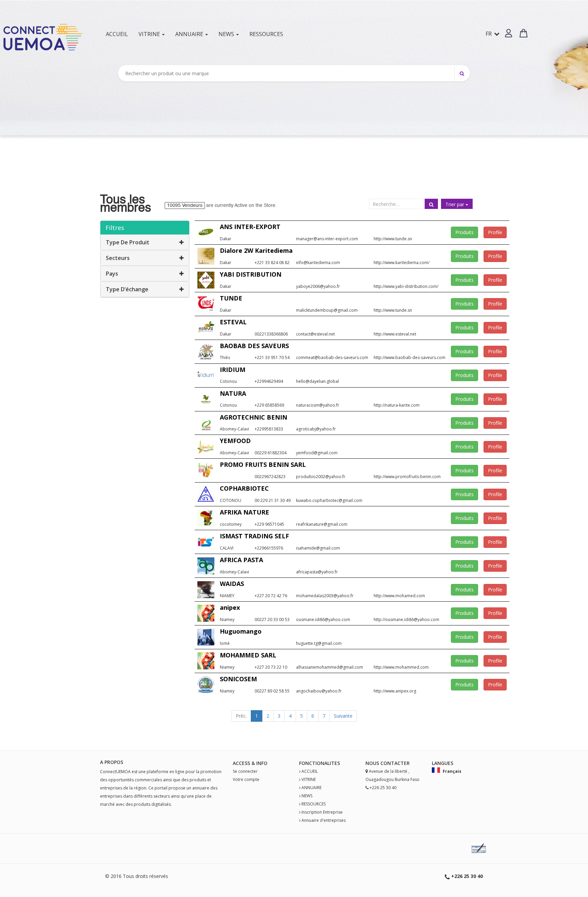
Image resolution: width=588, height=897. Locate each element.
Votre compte (246, 779)
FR (489, 33)
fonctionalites (319, 763)
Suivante (343, 716)
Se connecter (245, 771)
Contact (392, 763)
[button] (508, 33)
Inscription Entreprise (322, 812)
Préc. (241, 716)
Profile (495, 232)
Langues (442, 763)
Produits (464, 232)
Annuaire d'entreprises (323, 820)
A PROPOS (111, 762)
